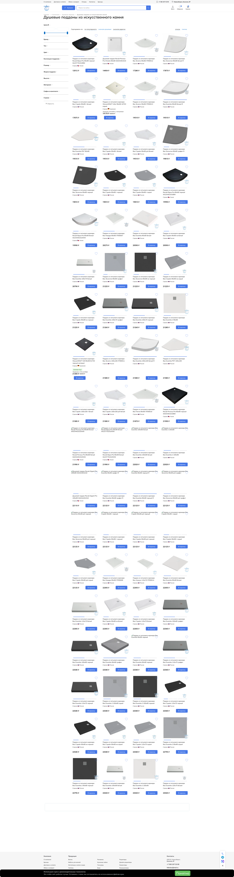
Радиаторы (122, 859)
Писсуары (100, 865)
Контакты (92, 2)
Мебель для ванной (74, 862)
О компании (47, 2)
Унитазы (70, 868)
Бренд (46, 39)
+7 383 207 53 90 (173, 864)
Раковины (100, 859)
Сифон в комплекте (51, 91)
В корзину (91, 70)
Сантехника (55, 14)
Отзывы (84, 2)
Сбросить (50, 104)
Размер (46, 65)
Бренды (100, 2)
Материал (47, 85)
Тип (45, 46)
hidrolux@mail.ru (172, 867)
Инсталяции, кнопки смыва (76, 865)
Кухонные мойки (102, 862)
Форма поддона (50, 72)
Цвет (45, 52)
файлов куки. (118, 874)
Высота (46, 78)
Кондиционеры (124, 868)
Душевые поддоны (68, 14)
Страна (46, 98)
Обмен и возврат (73, 2)
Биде (98, 868)
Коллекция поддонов (51, 59)
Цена (46, 25)
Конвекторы (123, 865)
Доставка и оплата (60, 2)
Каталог (70, 8)
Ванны (70, 859)
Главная (46, 14)
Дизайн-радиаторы (125, 862)
